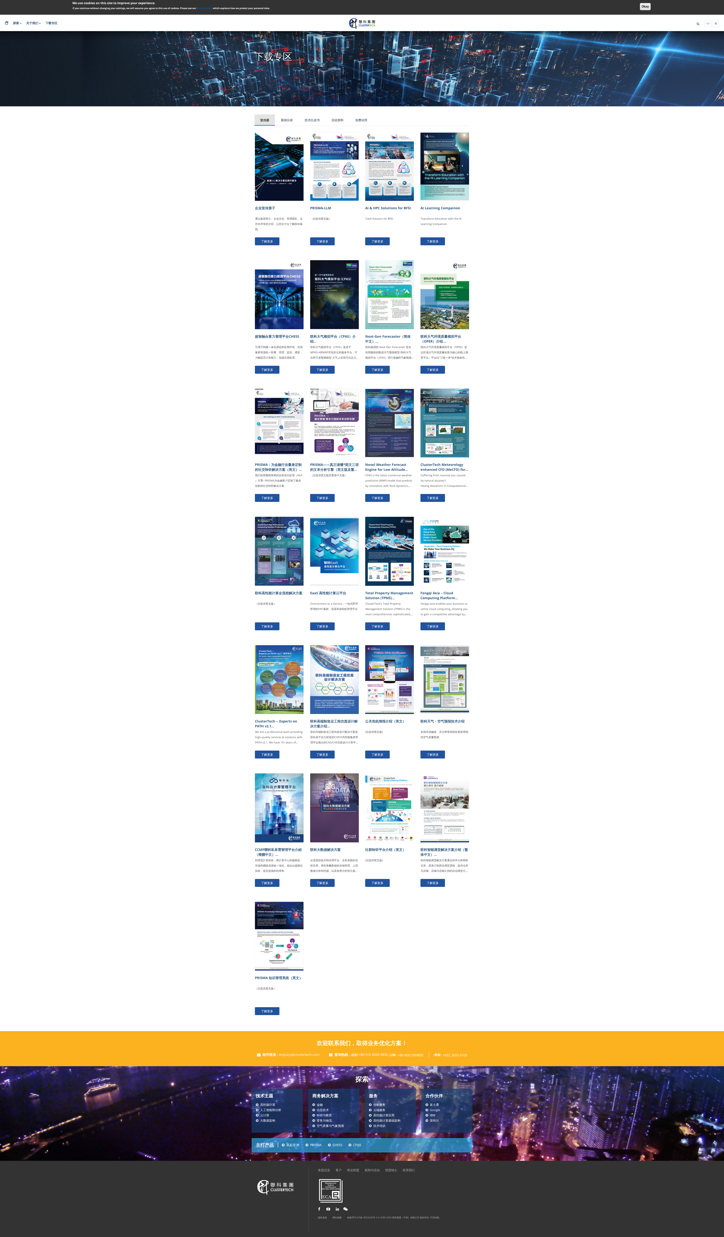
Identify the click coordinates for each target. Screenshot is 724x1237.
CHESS (337, 1145)
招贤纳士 (391, 1170)
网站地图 (337, 1217)
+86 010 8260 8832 (373, 1054)
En (708, 23)
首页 (257, 35)
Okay (645, 6)
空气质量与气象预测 (330, 1126)
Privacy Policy (204, 8)
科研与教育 (324, 1115)
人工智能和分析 (270, 1110)
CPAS (357, 1145)
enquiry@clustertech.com (299, 1054)
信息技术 (323, 1110)
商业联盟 (353, 1170)
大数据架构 (267, 1120)
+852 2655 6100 (455, 1055)
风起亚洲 (292, 1145)
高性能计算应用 (383, 1115)
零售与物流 (324, 1120)
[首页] (362, 23)
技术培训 (379, 1126)
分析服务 (379, 1105)
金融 (320, 1105)
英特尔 (434, 1120)
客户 (339, 1170)
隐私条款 (322, 1217)
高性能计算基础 (383, 1120)
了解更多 (267, 241)
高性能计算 (267, 1105)
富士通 (434, 1105)
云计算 (264, 1115)
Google (435, 1110)
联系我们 (409, 1170)
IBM (432, 1115)
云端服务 (379, 1110)
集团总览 (324, 1170)
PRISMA (316, 1145)
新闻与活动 (372, 1170)
